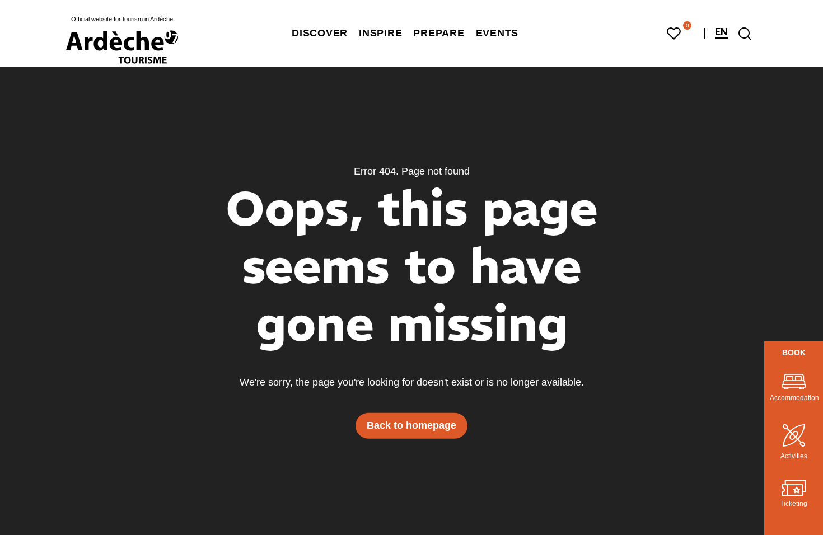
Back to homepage (411, 425)
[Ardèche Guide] (122, 47)
